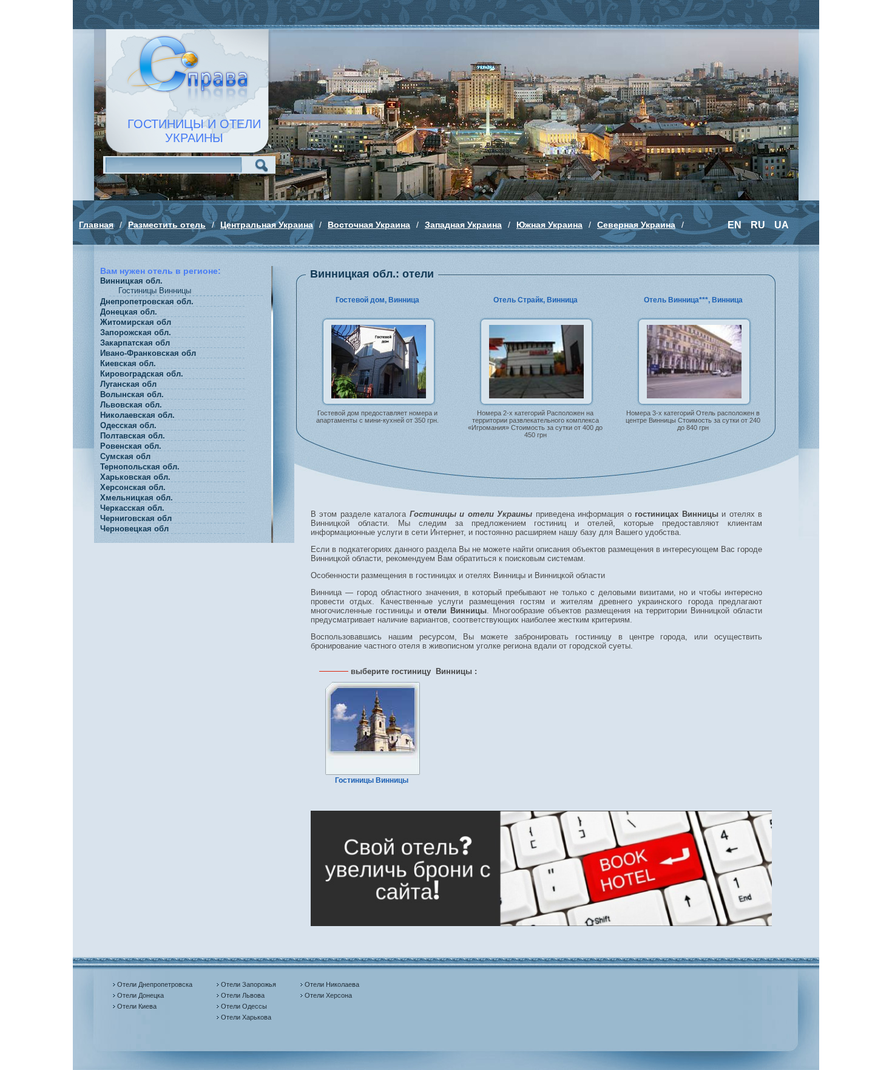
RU (758, 225)
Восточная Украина (369, 225)
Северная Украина (636, 225)
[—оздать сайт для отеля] (541, 923)
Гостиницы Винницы (371, 780)
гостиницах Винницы (676, 514)
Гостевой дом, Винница (377, 300)
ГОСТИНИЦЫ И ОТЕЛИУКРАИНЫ (194, 131)
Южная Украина (549, 225)
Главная (96, 225)
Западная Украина (463, 225)
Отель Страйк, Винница (535, 300)
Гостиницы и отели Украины (471, 514)
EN (735, 225)
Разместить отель (167, 225)
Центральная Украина (266, 225)
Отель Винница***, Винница (693, 300)
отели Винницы (455, 610)
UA (781, 225)
